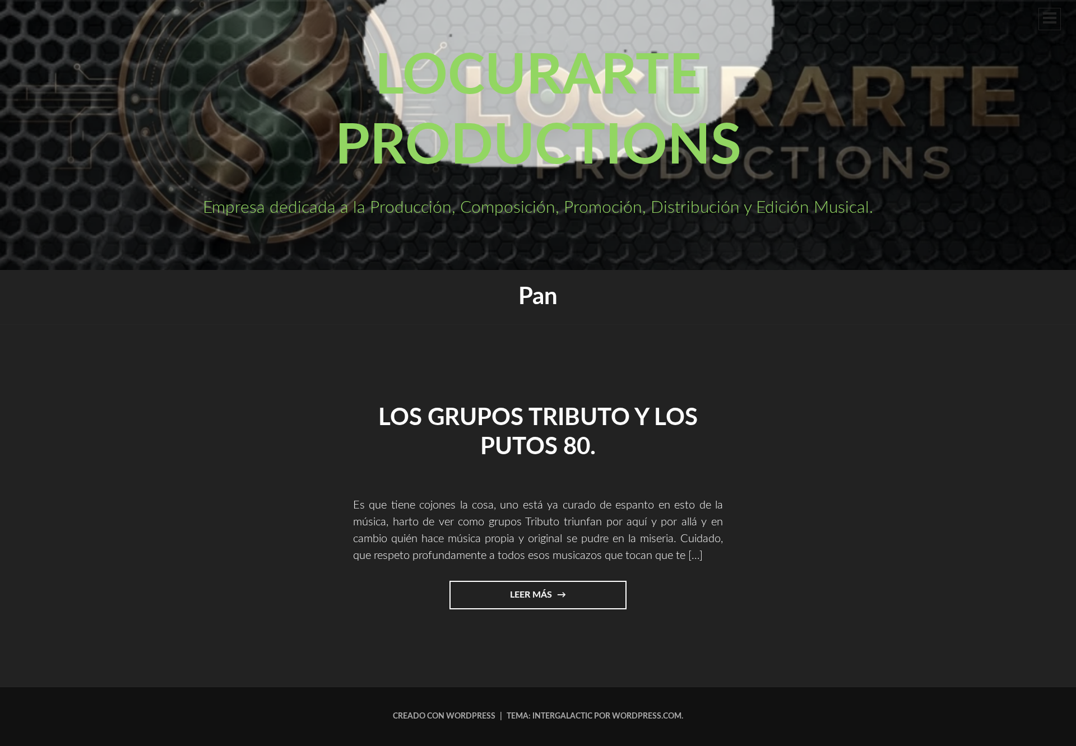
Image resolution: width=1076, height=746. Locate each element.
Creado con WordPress (444, 716)
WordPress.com (646, 716)
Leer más (544, 599)
